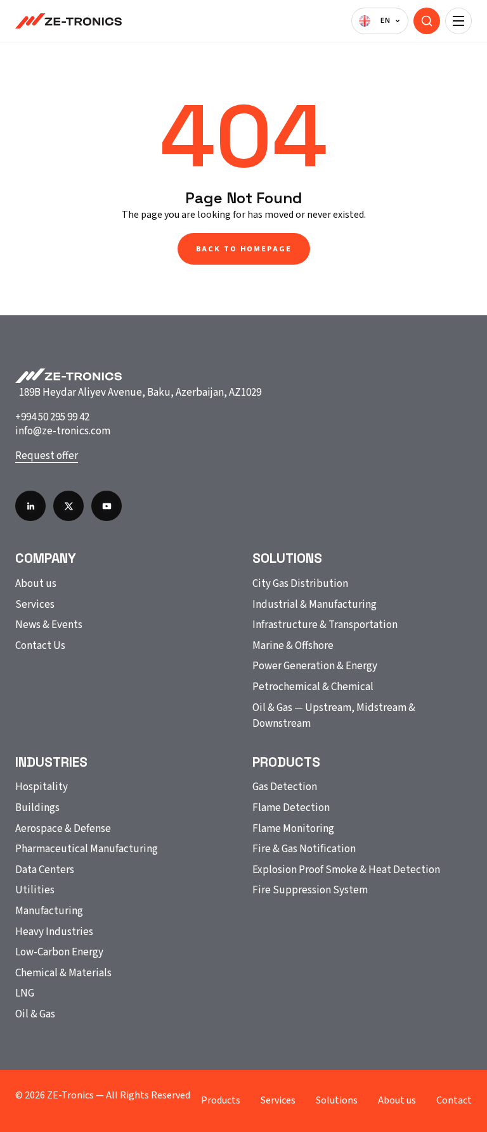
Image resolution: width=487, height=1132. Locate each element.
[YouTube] (106, 506)
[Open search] (426, 21)
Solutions (337, 1100)
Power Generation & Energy (314, 666)
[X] (68, 506)
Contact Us (40, 645)
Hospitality (41, 787)
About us (35, 583)
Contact (454, 1100)
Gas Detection (284, 787)
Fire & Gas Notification (304, 849)
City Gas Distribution (300, 583)
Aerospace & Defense (63, 828)
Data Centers (44, 869)
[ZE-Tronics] (68, 21)
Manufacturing (49, 911)
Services (35, 604)
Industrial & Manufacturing (314, 604)
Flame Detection (291, 807)
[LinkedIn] (30, 506)
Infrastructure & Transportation (325, 624)
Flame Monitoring (293, 828)
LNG (24, 993)
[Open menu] (458, 21)
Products (220, 1100)
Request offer (46, 456)
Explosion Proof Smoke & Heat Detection (346, 869)
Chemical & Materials (63, 973)
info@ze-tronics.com (62, 431)
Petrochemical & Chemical (312, 687)
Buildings (37, 807)
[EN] (379, 21)
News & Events (48, 624)
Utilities (35, 890)
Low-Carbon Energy (59, 952)
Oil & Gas (35, 1014)
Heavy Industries (54, 932)
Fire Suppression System (310, 890)
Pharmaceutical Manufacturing (86, 849)
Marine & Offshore (293, 645)
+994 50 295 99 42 (52, 417)
